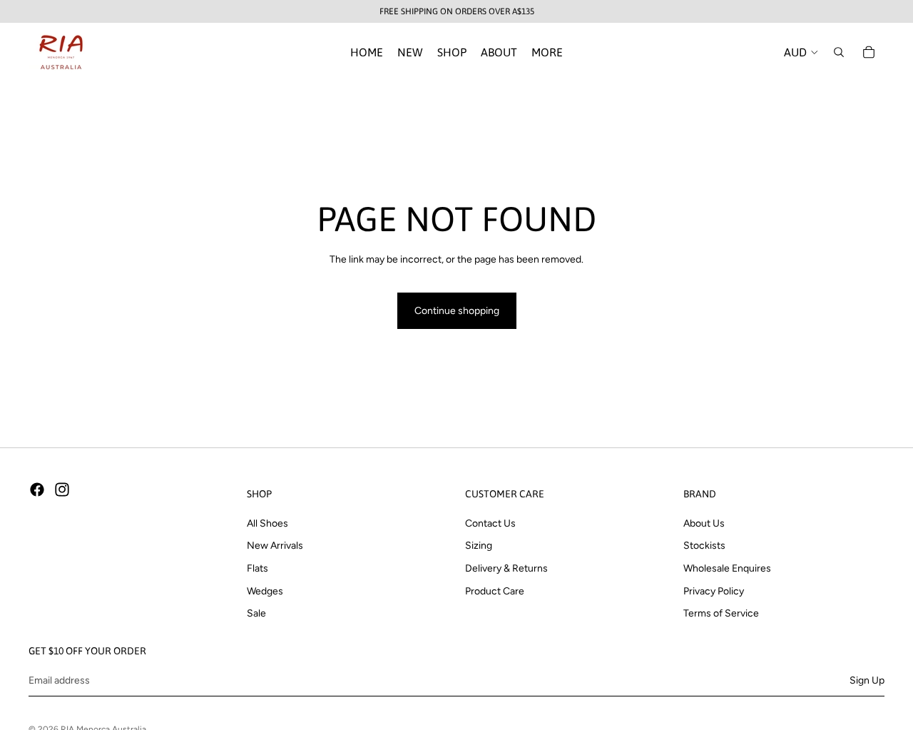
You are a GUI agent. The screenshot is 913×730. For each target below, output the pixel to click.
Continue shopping (456, 311)
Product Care (494, 590)
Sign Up (867, 680)
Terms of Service (721, 613)
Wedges (265, 590)
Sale (256, 613)
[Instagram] (62, 489)
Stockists (704, 545)
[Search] (839, 52)
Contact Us (490, 523)
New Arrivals (275, 545)
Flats (257, 568)
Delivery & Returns (506, 568)
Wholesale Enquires (727, 568)
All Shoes (267, 523)
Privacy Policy (713, 590)
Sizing (478, 545)
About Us (704, 523)
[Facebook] (37, 489)
